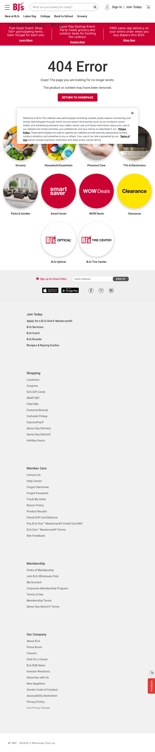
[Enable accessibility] (151, 672)
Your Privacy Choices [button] (38, 707)
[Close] (132, 113)
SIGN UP (120, 279)
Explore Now (77, 42)
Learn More (25, 40)
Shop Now (129, 40)
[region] (77, 126)
